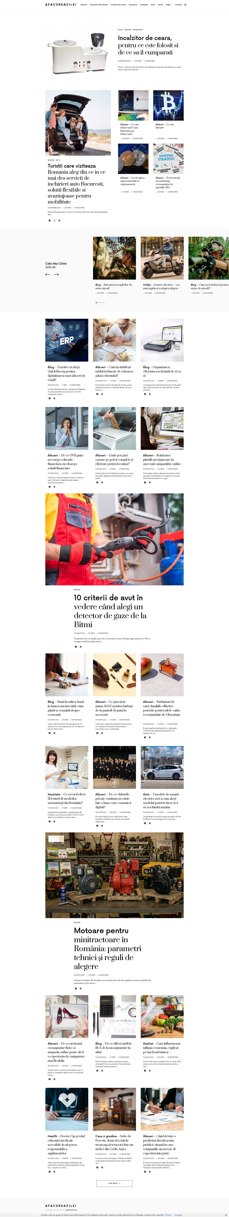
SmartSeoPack (71, 1210)
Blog (120, 30)
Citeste (168, 1215)
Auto (58, 160)
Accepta (178, 1215)
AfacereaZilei (61, 4)
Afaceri (51, 160)
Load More (112, 1183)
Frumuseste (138, 30)
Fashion (127, 30)
